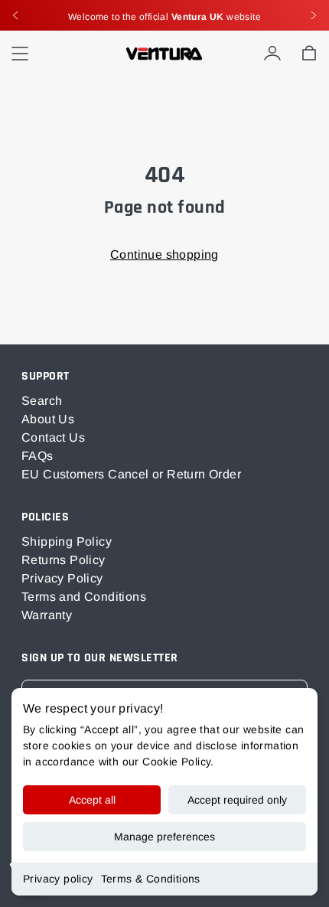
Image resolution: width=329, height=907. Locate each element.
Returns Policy (63, 559)
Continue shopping (164, 254)
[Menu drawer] (20, 53)
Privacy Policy (62, 578)
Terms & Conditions (150, 879)
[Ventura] (164, 53)
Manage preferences (164, 836)
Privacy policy (58, 879)
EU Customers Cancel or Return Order (131, 474)
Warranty (46, 615)
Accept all (92, 800)
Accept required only (237, 800)
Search (41, 400)
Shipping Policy (66, 541)
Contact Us (53, 437)
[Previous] (15, 15)
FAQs (37, 455)
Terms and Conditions (83, 596)
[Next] (314, 15)
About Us (47, 419)
